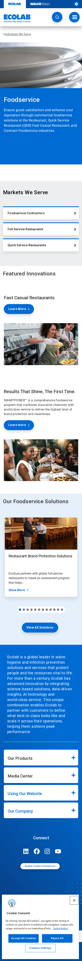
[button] (57, 17)
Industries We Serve (18, 34)
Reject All (57, 938)
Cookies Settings (40, 948)
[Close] (74, 900)
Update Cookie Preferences (40, 866)
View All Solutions (40, 627)
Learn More (17, 309)
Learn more (17, 425)
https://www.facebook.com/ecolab (36, 851)
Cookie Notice (60, 928)
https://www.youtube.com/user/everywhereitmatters (58, 851)
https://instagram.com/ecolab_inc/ (47, 851)
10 (54, 609)
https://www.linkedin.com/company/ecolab (26, 851)
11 (58, 609)
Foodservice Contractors (26, 213)
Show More (17, 590)
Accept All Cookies (23, 938)
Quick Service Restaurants (27, 245)
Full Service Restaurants (25, 229)
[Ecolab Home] (16, 18)
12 (62, 609)
